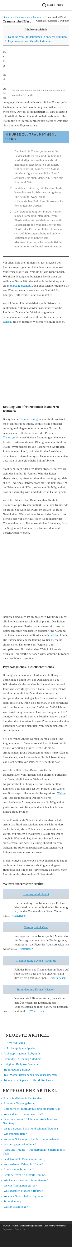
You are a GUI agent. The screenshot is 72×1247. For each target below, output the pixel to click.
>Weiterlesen (18, 915)
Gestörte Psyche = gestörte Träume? (25, 1174)
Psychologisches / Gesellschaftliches (28, 41)
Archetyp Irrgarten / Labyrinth (22, 1053)
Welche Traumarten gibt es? (20, 1185)
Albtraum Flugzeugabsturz (20, 1103)
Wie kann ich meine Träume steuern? (26, 1180)
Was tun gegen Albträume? (20, 1144)
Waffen (61, 793)
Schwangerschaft (20, 285)
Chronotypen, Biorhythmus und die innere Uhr (32, 1108)
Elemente (38, 17)
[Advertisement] (36, 364)
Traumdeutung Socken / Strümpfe (36, 960)
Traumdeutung (29, 419)
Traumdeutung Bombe (17, 1069)
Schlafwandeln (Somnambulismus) (24, 1159)
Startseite (7, 17)
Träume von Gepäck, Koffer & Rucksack (28, 1080)
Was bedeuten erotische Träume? (23, 1190)
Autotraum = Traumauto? (19, 1169)
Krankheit (53, 635)
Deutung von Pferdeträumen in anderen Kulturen (36, 36)
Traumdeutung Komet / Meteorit (36, 989)
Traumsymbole (23, 17)
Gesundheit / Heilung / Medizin (22, 1058)
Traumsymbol (11, 437)
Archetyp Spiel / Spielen (21, 1048)
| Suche (52, 4)
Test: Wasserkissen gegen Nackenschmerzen (30, 1074)
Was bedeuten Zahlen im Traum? (23, 1164)
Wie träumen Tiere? (15, 1133)
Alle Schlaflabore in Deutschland (23, 1098)
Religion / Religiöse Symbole (21, 1064)
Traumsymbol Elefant (36, 894)
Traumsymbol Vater (36, 927)
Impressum (8, 1229)
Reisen (7, 321)
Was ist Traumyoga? (16, 1206)
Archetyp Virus (16, 1042)
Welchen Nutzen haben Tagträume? (25, 1196)
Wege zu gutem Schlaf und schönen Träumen (31, 1128)
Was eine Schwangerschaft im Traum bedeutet (31, 1139)
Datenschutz (20, 1229)
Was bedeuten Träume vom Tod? (23, 1114)
